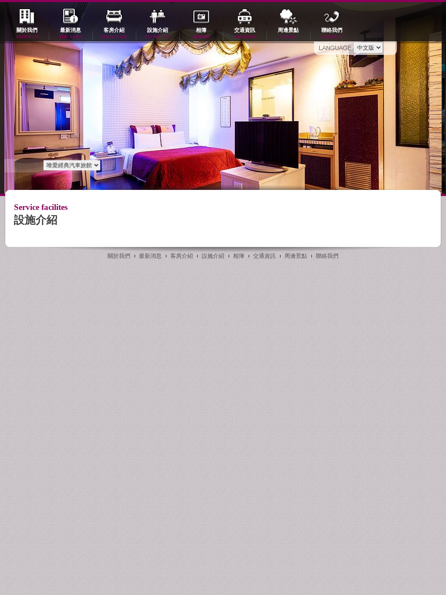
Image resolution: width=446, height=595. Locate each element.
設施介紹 (157, 33)
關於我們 (27, 33)
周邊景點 (288, 33)
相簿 (201, 33)
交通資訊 (245, 33)
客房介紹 (114, 33)
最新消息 (71, 33)
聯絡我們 (332, 33)
